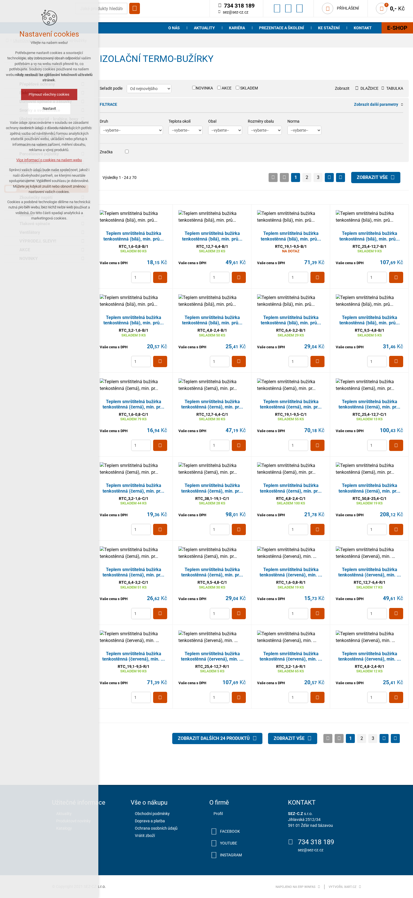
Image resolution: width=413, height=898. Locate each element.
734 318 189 (316, 842)
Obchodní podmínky (152, 813)
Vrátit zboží (145, 835)
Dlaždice (369, 88)
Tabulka (394, 88)
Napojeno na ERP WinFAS (296, 887)
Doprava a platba (150, 821)
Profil (218, 813)
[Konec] (340, 177)
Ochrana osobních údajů (156, 828)
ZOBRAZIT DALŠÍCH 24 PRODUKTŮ (214, 738)
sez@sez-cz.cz (235, 12)
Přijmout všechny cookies (49, 94)
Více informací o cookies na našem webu (49, 160)
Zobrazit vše (372, 177)
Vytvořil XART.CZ (343, 887)
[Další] (329, 177)
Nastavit (49, 108)
